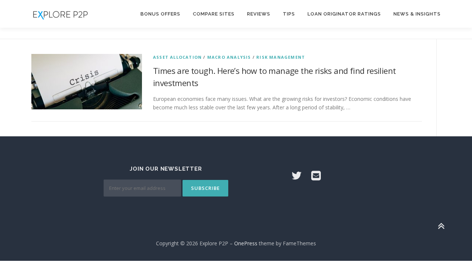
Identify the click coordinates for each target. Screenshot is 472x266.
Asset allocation (177, 57)
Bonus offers (160, 14)
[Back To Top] (441, 226)
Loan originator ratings (344, 14)
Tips (289, 14)
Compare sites (214, 14)
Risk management (280, 57)
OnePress (245, 243)
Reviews (258, 14)
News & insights (417, 14)
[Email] (316, 175)
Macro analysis (229, 57)
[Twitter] (296, 175)
